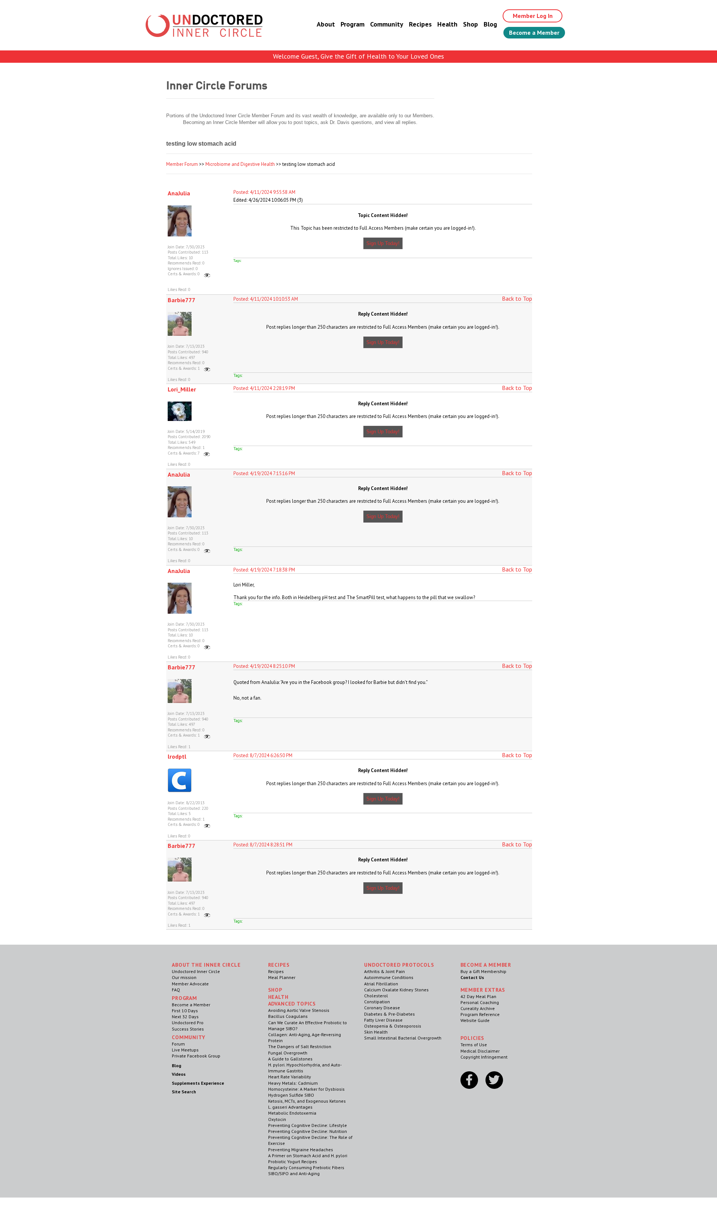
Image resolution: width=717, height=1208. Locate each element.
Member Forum (182, 164)
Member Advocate (190, 983)
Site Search (184, 1091)
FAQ (176, 989)
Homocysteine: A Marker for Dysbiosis (306, 1089)
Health (447, 24)
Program (352, 24)
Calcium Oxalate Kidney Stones (396, 989)
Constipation (377, 1001)
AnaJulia (179, 193)
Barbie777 (181, 300)
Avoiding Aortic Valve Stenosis (298, 1010)
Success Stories (188, 1029)
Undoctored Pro (188, 1022)
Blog (490, 24)
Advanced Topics (292, 1003)
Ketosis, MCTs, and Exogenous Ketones (307, 1101)
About (326, 24)
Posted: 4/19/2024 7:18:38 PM (264, 570)
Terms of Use (473, 1044)
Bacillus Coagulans (288, 1016)
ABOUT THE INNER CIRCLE (206, 964)
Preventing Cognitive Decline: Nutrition (307, 1131)
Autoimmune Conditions (388, 977)
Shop (470, 24)
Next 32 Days (185, 1016)
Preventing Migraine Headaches (300, 1149)
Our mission (184, 977)
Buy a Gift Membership (483, 971)
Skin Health (376, 1032)
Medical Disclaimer (480, 1051)
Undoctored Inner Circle (196, 971)
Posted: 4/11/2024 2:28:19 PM (264, 388)
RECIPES (279, 964)
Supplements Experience (198, 1083)
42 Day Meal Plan (478, 996)
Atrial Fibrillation (381, 983)
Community (386, 24)
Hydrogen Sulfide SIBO (291, 1095)
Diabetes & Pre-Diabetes (389, 1014)
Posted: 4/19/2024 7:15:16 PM (264, 473)
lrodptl (177, 756)
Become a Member (534, 32)
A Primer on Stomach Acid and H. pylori (307, 1155)
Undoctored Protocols (399, 964)
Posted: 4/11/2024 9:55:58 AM (264, 192)
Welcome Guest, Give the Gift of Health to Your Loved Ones (358, 56)
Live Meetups (185, 1050)
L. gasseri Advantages (290, 1107)
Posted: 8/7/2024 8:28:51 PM (262, 845)
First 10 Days (185, 1010)
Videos (179, 1074)
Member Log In (533, 15)
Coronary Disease (382, 1007)
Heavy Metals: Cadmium (293, 1083)
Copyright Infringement (484, 1057)
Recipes (420, 24)
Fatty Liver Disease (383, 1020)
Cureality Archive (477, 1008)
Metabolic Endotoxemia (292, 1113)
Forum (178, 1044)
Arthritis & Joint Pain (384, 971)
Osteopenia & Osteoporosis (392, 1026)
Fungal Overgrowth (287, 1053)
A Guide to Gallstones (290, 1059)
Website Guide (475, 1020)
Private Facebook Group (196, 1056)
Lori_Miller (182, 389)
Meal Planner (281, 977)
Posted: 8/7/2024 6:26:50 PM (262, 755)
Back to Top (517, 298)
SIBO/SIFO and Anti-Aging (294, 1173)
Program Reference (480, 1014)
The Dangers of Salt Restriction (299, 1046)
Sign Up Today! (383, 243)
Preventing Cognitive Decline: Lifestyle (307, 1125)
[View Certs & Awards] (207, 273)
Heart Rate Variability (289, 1077)
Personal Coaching (479, 1002)
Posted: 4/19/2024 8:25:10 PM (264, 666)
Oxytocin (277, 1119)
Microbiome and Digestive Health (240, 164)
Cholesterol (376, 995)
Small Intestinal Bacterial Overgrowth (402, 1038)
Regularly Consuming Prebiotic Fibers (306, 1167)
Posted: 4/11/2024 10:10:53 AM (265, 299)
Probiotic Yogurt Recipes (292, 1161)
